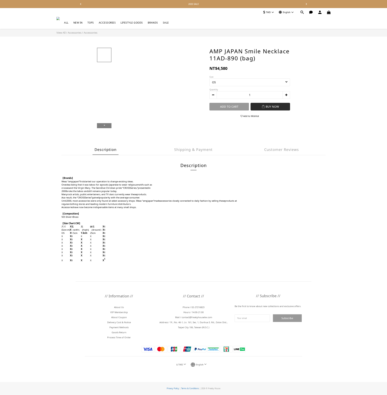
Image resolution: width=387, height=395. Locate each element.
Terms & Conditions (190, 388)
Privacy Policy (173, 388)
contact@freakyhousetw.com (197, 317)
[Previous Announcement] (80, 4)
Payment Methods (119, 327)
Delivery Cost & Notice (119, 322)
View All (61, 32)
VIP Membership (119, 312)
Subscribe (287, 318)
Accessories (74, 32)
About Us (119, 307)
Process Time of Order (119, 337)
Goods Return (119, 332)
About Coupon (119, 317)
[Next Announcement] (306, 4)
